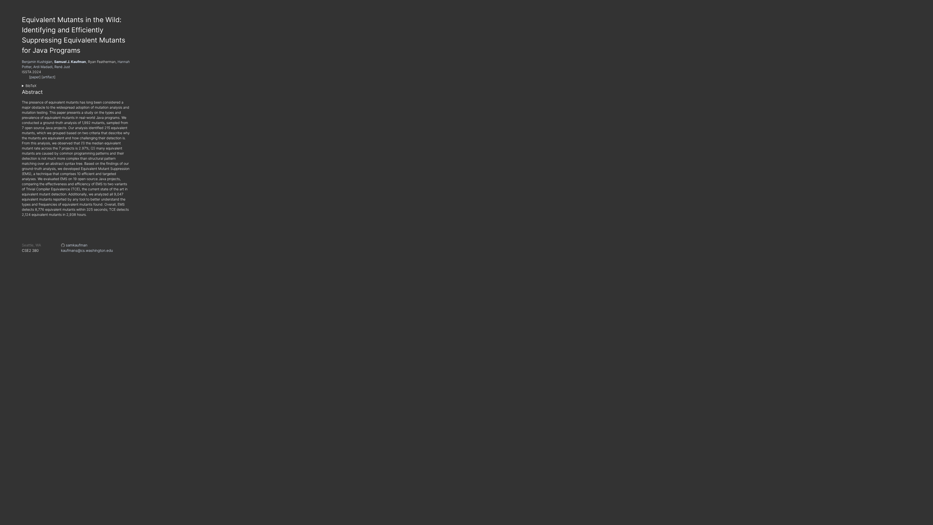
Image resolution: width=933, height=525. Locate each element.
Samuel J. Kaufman (70, 62)
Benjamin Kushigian (37, 62)
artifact (48, 77)
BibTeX (31, 86)
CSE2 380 (30, 250)
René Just (62, 67)
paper (34, 77)
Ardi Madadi (42, 67)
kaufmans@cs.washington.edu (87, 250)
